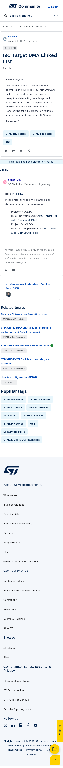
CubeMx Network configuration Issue (24, 314)
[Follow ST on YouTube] (36, 726)
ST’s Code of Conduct (17, 699)
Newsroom (10, 609)
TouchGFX (10, 415)
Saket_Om (14, 179)
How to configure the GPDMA (19, 377)
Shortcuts (9, 647)
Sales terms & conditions (40, 745)
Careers (8, 533)
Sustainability (11, 514)
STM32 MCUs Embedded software (25, 26)
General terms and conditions (21, 561)
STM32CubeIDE (38, 407)
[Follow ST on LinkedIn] (13, 726)
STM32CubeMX (13, 407)
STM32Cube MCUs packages (22, 439)
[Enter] (6, 15)
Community (10, 599)
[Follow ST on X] (5, 726)
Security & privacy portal (18, 709)
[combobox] (31, 15)
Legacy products (14, 431)
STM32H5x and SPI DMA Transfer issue (25, 345)
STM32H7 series (16, 133)
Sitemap (8, 657)
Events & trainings (14, 618)
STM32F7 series (14, 423)
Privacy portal (34, 749)
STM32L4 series (33, 415)
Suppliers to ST (13, 542)
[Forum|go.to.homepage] (24, 6)
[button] (4, 7)
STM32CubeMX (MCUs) (14, 319)
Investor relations (14, 504)
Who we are (11, 495)
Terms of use (14, 745)
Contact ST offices (14, 581)
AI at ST (8, 628)
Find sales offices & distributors (22, 590)
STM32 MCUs (9, 382)
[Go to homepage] (11, 474)
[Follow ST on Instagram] (20, 726)
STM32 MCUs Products (14, 337)
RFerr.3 (12, 36)
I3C (8, 141)
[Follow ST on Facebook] (28, 726)
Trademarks (15, 749)
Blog (6, 552)
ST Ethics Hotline (14, 690)
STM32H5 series (43, 133)
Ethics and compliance (17, 680)
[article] (31, 225)
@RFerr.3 (17, 193)
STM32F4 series (40, 399)
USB (33, 423)
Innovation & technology (18, 523)
